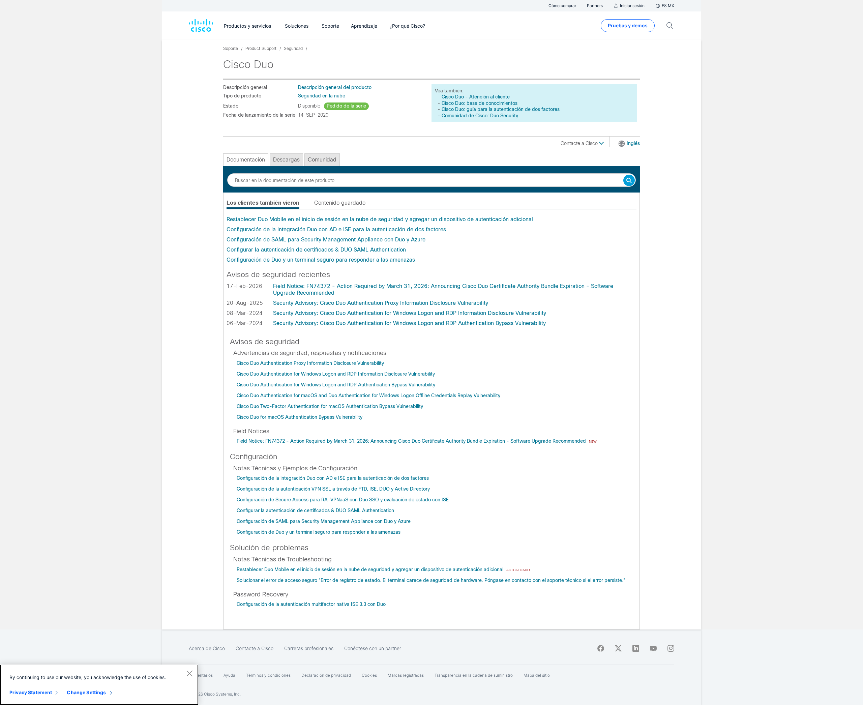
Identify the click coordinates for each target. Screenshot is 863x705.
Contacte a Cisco (580, 143)
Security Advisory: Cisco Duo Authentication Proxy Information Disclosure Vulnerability (380, 303)
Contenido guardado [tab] (339, 203)
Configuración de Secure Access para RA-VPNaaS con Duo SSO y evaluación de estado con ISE (343, 499)
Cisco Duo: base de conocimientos (479, 103)
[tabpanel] (431, 239)
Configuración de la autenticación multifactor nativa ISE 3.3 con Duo (311, 604)
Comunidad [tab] (322, 160)
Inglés (633, 143)
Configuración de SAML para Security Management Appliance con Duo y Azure (326, 239)
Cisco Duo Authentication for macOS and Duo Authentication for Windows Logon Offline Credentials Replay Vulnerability (368, 395)
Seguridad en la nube (321, 95)
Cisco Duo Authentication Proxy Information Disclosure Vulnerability (310, 363)
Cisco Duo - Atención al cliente (476, 96)
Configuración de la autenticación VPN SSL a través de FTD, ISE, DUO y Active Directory (333, 489)
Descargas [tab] (286, 160)
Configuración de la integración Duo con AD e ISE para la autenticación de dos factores (336, 229)
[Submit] (629, 181)
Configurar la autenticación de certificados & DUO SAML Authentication (316, 250)
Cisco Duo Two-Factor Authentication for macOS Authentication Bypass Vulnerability (330, 406)
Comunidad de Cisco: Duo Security (480, 115)
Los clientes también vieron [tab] (263, 203)
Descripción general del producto (334, 87)
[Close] (189, 673)
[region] (99, 685)
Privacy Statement (30, 692)
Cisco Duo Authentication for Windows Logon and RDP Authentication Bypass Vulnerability (336, 384)
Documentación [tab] (246, 160)
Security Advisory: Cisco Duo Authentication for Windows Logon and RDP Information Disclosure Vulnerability (409, 313)
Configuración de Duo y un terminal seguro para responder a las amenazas (321, 260)
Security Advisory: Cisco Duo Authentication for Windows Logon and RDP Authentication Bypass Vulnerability (409, 323)
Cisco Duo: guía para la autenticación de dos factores (501, 109)
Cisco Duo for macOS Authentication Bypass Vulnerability (299, 417)
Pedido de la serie (346, 106)
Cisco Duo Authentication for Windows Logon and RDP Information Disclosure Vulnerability (336, 374)
